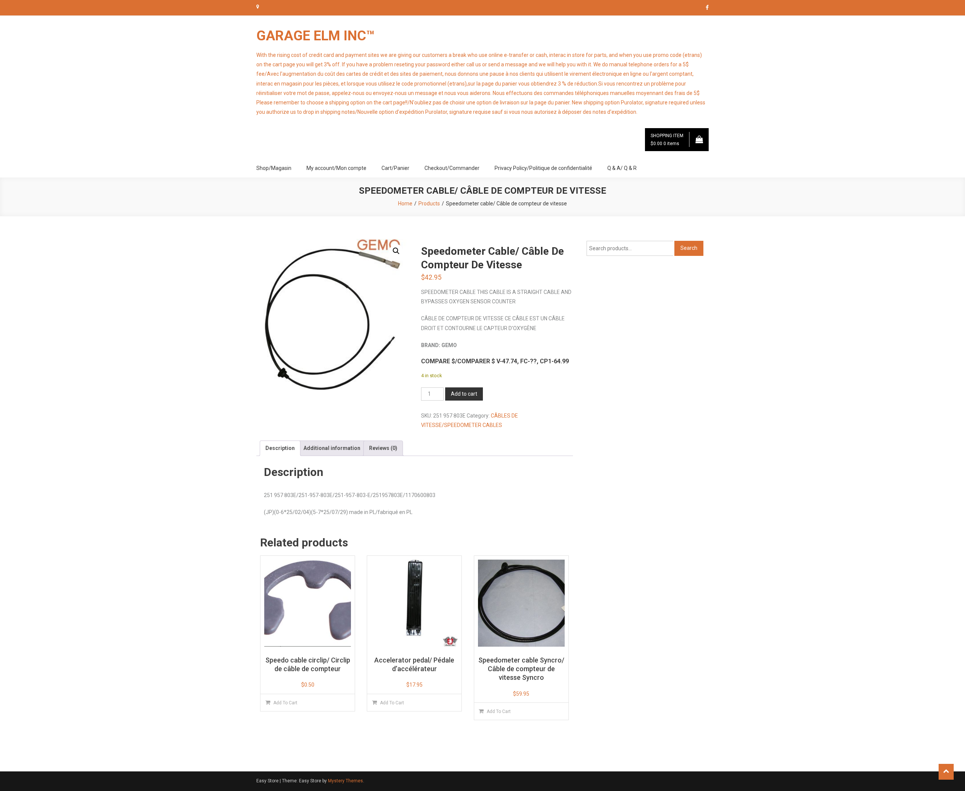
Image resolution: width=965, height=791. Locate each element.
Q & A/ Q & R (622, 168)
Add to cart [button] (285, 702)
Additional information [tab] (331, 448)
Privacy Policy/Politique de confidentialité (543, 168)
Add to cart (464, 394)
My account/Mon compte (336, 168)
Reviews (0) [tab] (383, 448)
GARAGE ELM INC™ (315, 36)
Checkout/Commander (451, 168)
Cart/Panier (395, 168)
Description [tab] (280, 448)
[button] (396, 251)
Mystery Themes (345, 780)
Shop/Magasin (273, 168)
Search (688, 248)
